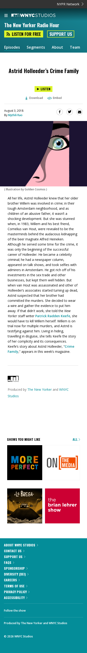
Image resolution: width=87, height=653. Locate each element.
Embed (57, 98)
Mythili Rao (15, 115)
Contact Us (13, 550)
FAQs (7, 562)
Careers (10, 579)
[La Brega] (24, 506)
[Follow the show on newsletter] (47, 609)
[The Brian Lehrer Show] (62, 506)
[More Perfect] (24, 463)
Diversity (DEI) (15, 574)
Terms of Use (14, 585)
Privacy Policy (15, 591)
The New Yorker (39, 389)
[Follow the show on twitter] (34, 609)
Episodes (12, 47)
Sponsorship (14, 568)
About (57, 47)
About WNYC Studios (19, 544)
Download (36, 98)
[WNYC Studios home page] (39, 15)
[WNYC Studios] (13, 380)
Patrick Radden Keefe (52, 316)
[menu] (6, 16)
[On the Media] (62, 463)
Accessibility (14, 597)
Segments (36, 47)
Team (75, 47)
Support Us (60, 34)
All (76, 439)
